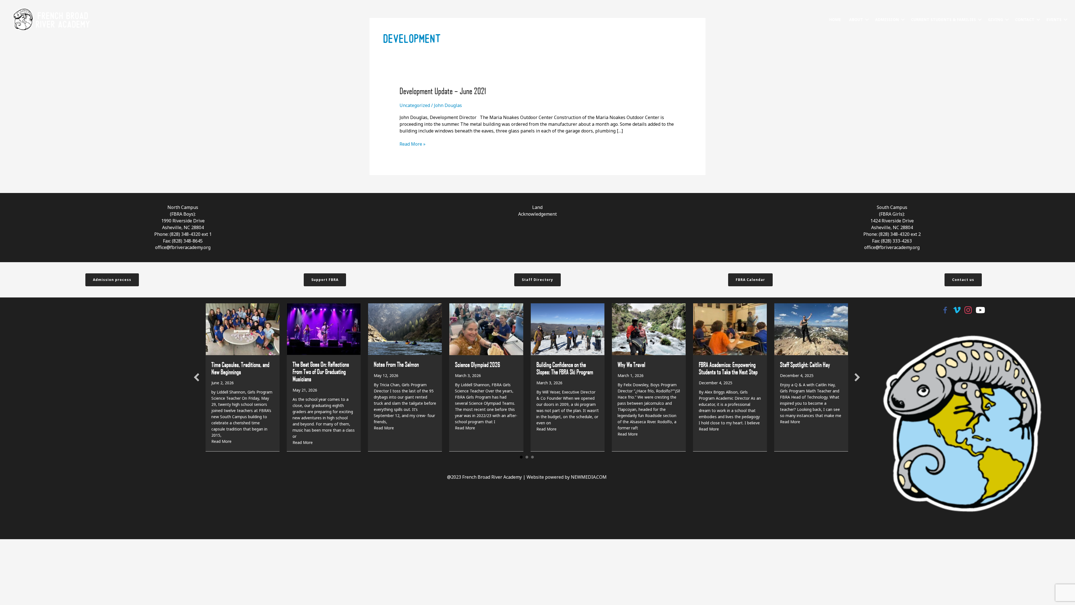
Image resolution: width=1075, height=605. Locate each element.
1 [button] (521, 457)
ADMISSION (887, 19)
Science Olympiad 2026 (477, 364)
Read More (221, 441)
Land (537, 207)
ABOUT (856, 19)
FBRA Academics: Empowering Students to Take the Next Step (728, 368)
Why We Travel (631, 364)
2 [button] (526, 457)
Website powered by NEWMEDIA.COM (567, 477)
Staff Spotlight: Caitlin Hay (805, 364)
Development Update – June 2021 (442, 91)
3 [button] (532, 457)
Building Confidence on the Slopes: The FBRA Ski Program (564, 368)
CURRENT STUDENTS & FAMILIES (943, 19)
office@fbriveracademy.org (183, 247)
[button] (867, 19)
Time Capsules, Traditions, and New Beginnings (240, 368)
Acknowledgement (537, 214)
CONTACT (1024, 19)
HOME (835, 19)
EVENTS (1054, 19)
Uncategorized (414, 105)
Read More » (412, 144)
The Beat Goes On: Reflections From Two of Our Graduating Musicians (321, 371)
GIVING (995, 19)
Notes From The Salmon (396, 364)
